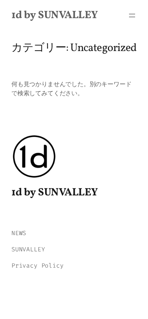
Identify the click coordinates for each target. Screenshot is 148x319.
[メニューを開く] (132, 15)
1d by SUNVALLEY (54, 15)
